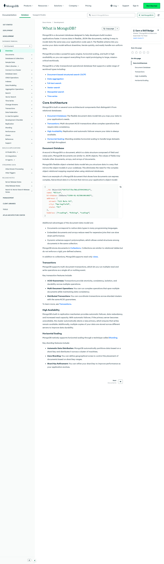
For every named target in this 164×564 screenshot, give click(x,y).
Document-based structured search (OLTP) (66, 74)
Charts (7, 135)
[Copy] (120, 187)
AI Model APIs (10, 152)
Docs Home (47, 22)
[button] (115, 6)
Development (59, 22)
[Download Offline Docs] (29, 560)
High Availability (54, 131)
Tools (5, 209)
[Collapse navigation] (35, 560)
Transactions (53, 123)
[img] (132, 52)
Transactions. (65, 304)
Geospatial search (55, 92)
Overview (9, 51)
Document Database (56, 116)
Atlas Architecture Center (14, 215)
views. (95, 256)
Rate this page (136, 48)
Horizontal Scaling (55, 139)
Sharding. (113, 337)
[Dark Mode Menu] (158, 15)
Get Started (151, 6)
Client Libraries (11, 66)
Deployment (8, 30)
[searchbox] (111, 15)
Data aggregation (55, 79)
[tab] (25, 15)
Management (8, 198)
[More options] (117, 28)
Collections (75, 248)
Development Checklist (14, 120)
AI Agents (9, 160)
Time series (52, 96)
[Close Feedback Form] (158, 30)
